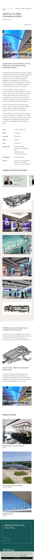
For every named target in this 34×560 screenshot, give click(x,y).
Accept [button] (17, 558)
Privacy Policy (24, 555)
